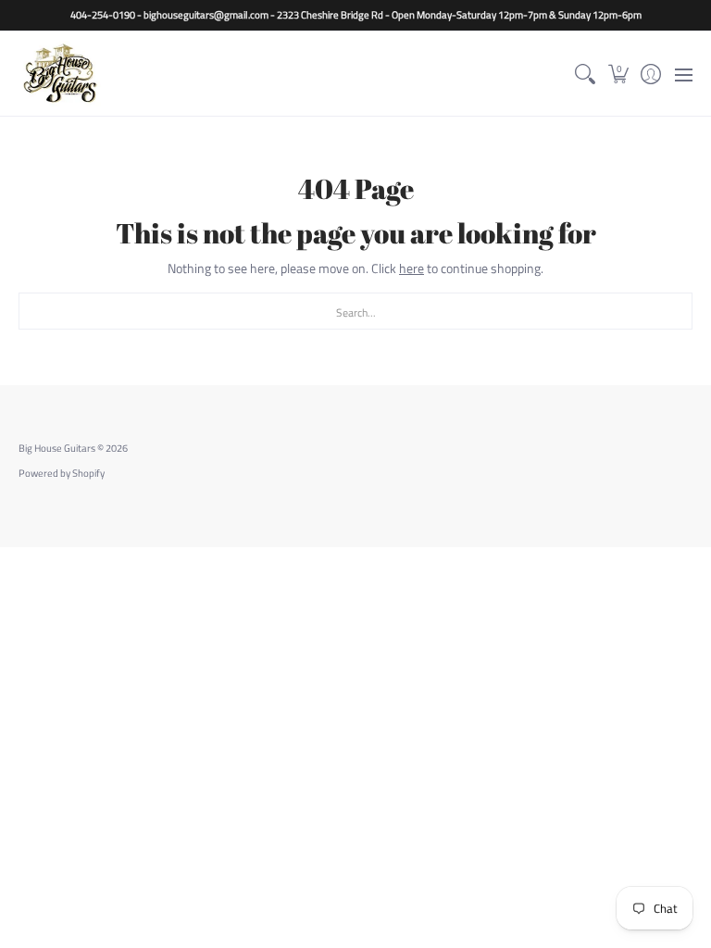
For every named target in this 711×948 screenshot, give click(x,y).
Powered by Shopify (62, 473)
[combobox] (355, 311)
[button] (618, 73)
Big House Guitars (57, 448)
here (411, 268)
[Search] (585, 73)
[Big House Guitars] (60, 73)
